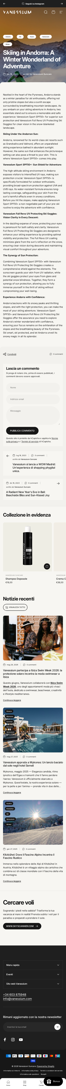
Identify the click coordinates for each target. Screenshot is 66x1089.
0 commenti (58, 354)
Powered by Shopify (45, 1066)
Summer (9, 722)
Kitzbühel (10, 809)
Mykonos (9, 716)
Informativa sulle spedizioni (29, 1074)
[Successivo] (61, 3)
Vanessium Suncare (14, 575)
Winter (8, 44)
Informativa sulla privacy (30, 1071)
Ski (20, 37)
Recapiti (43, 1074)
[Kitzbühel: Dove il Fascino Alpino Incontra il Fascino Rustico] (33, 822)
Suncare (9, 727)
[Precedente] (4, 3)
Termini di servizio (30, 441)
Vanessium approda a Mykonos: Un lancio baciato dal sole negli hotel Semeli (33, 764)
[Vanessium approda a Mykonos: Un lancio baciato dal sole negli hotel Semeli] (33, 730)
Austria (9, 803)
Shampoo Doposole (16, 578)
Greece (9, 711)
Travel (32, 37)
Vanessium (45, 37)
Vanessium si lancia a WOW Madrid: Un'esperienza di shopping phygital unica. (34, 468)
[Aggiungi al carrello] (47, 566)
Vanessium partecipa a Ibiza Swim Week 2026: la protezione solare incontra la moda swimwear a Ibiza (32, 674)
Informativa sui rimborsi (11, 1071)
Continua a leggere (12, 700)
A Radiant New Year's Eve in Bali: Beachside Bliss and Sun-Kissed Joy (27, 493)
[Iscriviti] (57, 1027)
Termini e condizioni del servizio (51, 1071)
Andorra (8, 37)
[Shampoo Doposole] (27, 546)
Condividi (11, 354)
